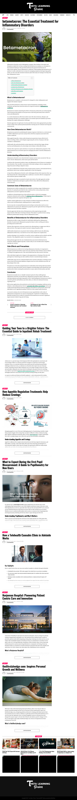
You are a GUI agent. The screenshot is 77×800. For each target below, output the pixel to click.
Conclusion (14, 93)
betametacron (18, 300)
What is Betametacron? (16, 80)
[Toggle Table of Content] (31, 78)
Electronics (32, 15)
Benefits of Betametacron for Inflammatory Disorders (22, 88)
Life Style (46, 15)
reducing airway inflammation (34, 196)
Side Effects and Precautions (17, 91)
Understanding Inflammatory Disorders (19, 84)
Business (11, 15)
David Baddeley (10, 29)
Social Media (55, 15)
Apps (7, 15)
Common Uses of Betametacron (18, 86)
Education (27, 15)
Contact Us (68, 15)
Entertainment (39, 15)
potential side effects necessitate (36, 286)
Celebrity (17, 15)
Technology (62, 15)
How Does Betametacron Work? (18, 82)
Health (50, 15)
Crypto (21, 15)
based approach (33, 434)
